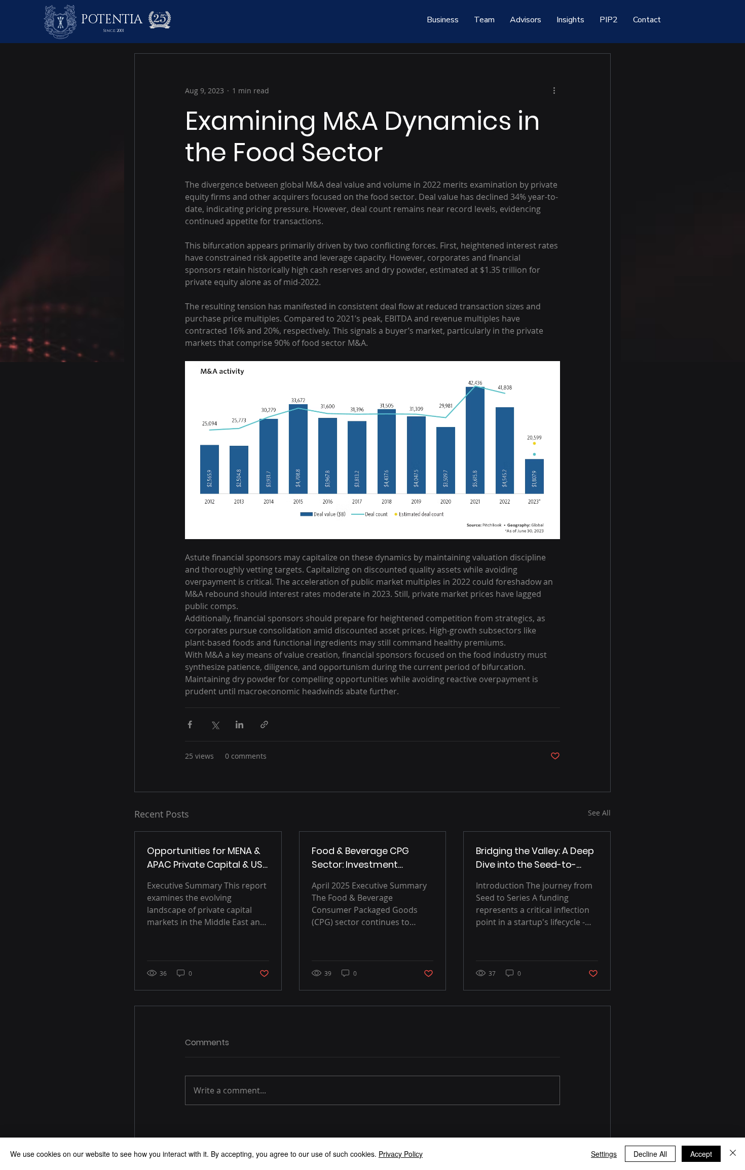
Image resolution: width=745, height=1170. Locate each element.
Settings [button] (604, 1154)
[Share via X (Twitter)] (214, 724)
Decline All (650, 1154)
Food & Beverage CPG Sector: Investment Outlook (360, 857)
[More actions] (554, 90)
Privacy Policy (401, 1154)
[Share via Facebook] (190, 724)
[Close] (733, 1154)
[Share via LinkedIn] (239, 724)
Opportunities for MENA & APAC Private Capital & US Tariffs (205, 857)
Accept (701, 1154)
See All (599, 813)
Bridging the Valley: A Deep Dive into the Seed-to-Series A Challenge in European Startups (535, 857)
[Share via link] (264, 724)
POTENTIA (111, 20)
